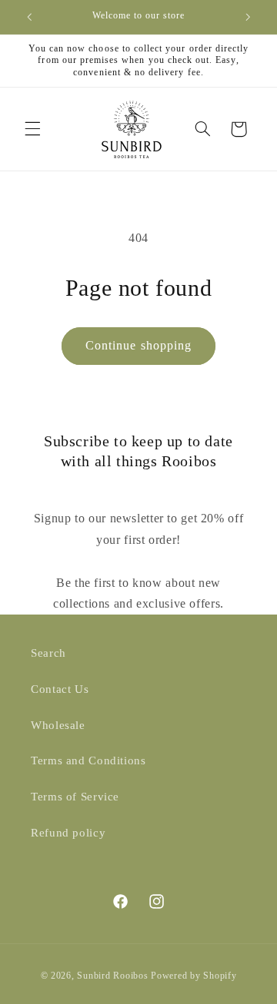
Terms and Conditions (88, 760)
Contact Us (59, 689)
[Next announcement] (248, 17)
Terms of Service (75, 796)
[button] (32, 129)
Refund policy (68, 833)
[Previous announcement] (29, 17)
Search (48, 653)
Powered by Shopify (193, 975)
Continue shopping (138, 345)
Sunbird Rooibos (112, 975)
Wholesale (58, 725)
